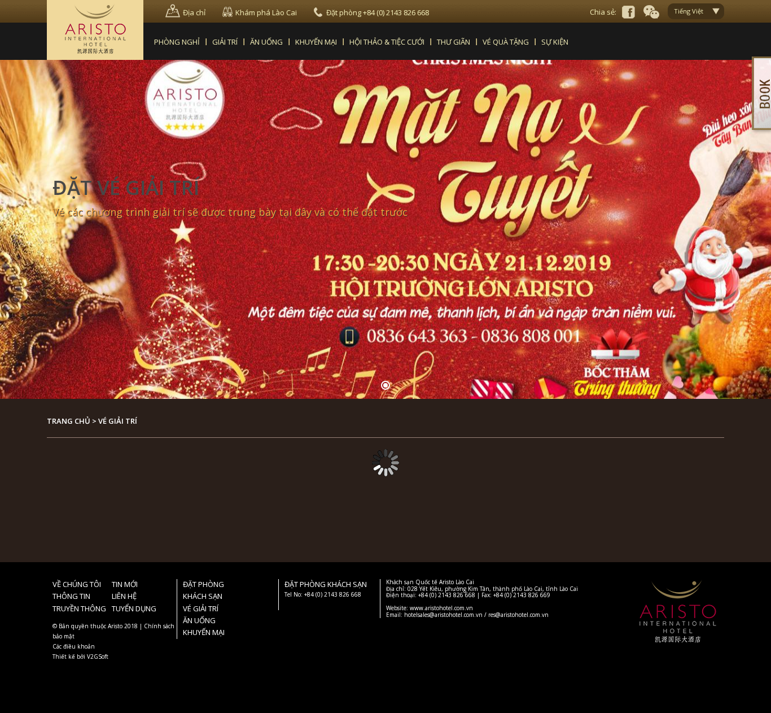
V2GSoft (97, 656)
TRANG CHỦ (68, 421)
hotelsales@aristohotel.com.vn (443, 615)
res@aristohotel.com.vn (518, 615)
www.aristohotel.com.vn (441, 608)
